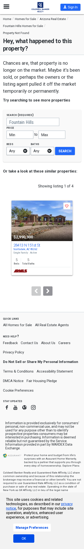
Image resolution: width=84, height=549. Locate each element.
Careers (64, 343)
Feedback (10, 343)
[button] (70, 7)
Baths (35, 144)
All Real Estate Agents (52, 325)
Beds (10, 144)
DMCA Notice (13, 381)
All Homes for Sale (17, 325)
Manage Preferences (32, 527)
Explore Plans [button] (71, 465)
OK (24, 538)
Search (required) (20, 115)
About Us (48, 343)
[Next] (47, 291)
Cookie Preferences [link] (18, 390)
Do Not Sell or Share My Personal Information (40, 362)
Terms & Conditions (18, 371)
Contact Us (29, 343)
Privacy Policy (13, 352)
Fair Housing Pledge (42, 381)
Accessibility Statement (55, 371)
